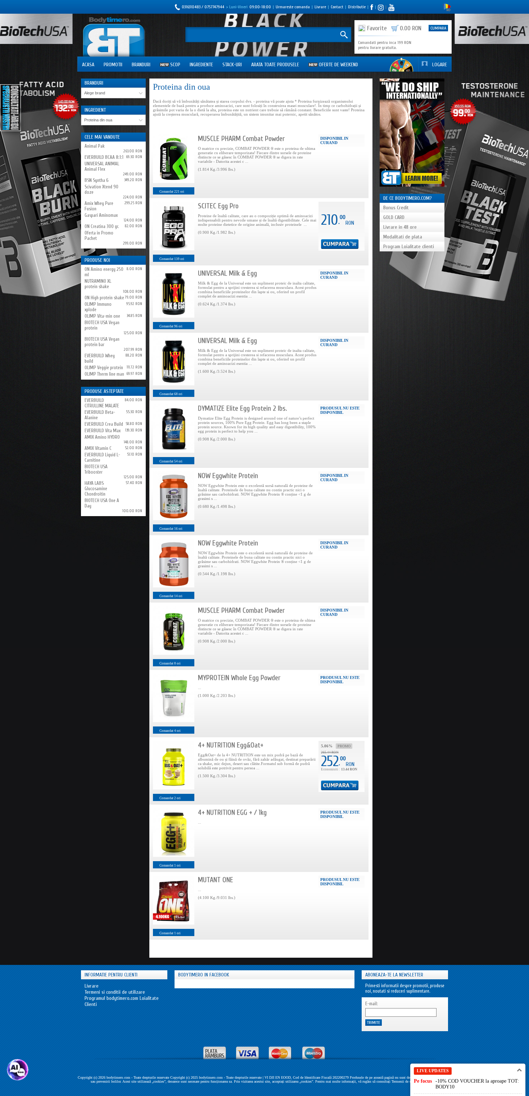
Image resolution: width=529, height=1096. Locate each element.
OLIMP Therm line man (104, 374)
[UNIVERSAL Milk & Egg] (173, 293)
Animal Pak (95, 146)
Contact (337, 6)
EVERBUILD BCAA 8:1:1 (104, 157)
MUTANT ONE (215, 880)
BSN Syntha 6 (96, 180)
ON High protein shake (104, 297)
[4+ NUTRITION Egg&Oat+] (173, 765)
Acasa (88, 65)
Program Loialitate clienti (408, 246)
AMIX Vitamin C (98, 448)
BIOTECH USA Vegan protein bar (102, 341)
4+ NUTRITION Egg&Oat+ (230, 745)
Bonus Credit (396, 208)
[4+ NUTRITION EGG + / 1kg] (173, 832)
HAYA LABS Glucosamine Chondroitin (96, 488)
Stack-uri (232, 65)
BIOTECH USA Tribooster (96, 469)
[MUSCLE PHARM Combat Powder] (173, 158)
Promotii (113, 65)
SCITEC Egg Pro (218, 206)
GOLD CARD (393, 217)
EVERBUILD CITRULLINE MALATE (102, 403)
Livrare (320, 6)
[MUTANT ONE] (173, 900)
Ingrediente (201, 65)
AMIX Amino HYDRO (102, 437)
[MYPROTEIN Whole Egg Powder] (173, 698)
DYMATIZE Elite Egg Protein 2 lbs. (242, 408)
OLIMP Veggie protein (104, 367)
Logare (439, 65)
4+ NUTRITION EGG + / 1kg (232, 812)
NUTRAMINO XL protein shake (98, 283)
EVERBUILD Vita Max (103, 430)
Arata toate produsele (275, 65)
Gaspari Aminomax (101, 215)
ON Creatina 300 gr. (102, 226)
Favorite (377, 28)
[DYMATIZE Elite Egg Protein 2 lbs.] (173, 428)
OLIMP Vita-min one (102, 316)
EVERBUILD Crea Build (104, 424)
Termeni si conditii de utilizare (115, 992)
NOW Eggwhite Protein (228, 475)
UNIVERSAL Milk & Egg (227, 273)
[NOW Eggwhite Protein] (173, 495)
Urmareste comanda (293, 6)
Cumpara (438, 28)
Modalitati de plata (402, 237)
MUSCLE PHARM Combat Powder (241, 138)
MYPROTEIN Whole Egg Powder (239, 678)
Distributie (357, 6)
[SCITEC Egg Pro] (173, 226)
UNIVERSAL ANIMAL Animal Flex (102, 166)
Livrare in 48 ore (400, 227)
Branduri (141, 65)
